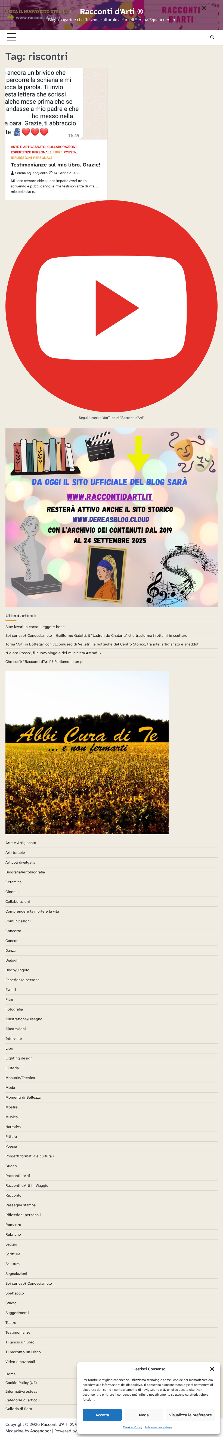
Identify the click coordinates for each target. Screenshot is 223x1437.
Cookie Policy (132, 1427)
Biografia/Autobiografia (25, 872)
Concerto (13, 930)
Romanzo (13, 1224)
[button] (212, 1369)
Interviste (13, 1038)
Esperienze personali (31, 152)
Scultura (12, 1263)
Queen (11, 1165)
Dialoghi (12, 960)
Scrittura (12, 1253)
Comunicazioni (18, 921)
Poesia (70, 152)
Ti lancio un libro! (20, 1342)
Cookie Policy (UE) (21, 1382)
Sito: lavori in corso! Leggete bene (35, 626)
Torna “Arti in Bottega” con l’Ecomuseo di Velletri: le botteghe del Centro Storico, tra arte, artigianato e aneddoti (102, 644)
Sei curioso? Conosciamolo (28, 1283)
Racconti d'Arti (17, 1175)
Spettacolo (14, 1293)
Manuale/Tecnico (20, 1077)
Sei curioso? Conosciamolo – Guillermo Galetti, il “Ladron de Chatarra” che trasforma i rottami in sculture (96, 635)
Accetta (102, 1415)
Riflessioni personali (31, 158)
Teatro (10, 1322)
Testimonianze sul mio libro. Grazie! (55, 164)
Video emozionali (20, 1361)
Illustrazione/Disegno (23, 1018)
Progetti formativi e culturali (29, 1156)
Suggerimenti (17, 1312)
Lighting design (19, 1058)
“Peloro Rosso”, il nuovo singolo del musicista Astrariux (53, 652)
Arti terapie (15, 852)
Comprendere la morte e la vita (32, 911)
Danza (10, 950)
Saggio (11, 1244)
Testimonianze (17, 1332)
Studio (11, 1302)
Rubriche (13, 1234)
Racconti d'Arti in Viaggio (26, 1185)
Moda (10, 1087)
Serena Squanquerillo (31, 173)
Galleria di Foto (18, 1408)
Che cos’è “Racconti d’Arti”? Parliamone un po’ (45, 661)
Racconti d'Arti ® (111, 11)
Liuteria (12, 1067)
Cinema (11, 891)
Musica (11, 1116)
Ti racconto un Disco (23, 1351)
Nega (144, 1415)
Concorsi (13, 940)
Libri (57, 152)
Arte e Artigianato (28, 147)
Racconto (13, 1195)
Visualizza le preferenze (190, 1415)
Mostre (11, 1107)
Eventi (10, 989)
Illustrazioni (15, 1028)
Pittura (11, 1136)
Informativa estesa (158, 1427)
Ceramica (13, 881)
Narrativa (13, 1126)
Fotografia (14, 1009)
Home (10, 1373)
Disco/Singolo (17, 970)
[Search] (212, 37)
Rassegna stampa (20, 1205)
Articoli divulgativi (20, 862)
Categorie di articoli (22, 1400)
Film (9, 999)
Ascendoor (40, 1431)
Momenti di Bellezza (23, 1097)
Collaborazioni (62, 147)
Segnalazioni (16, 1273)
